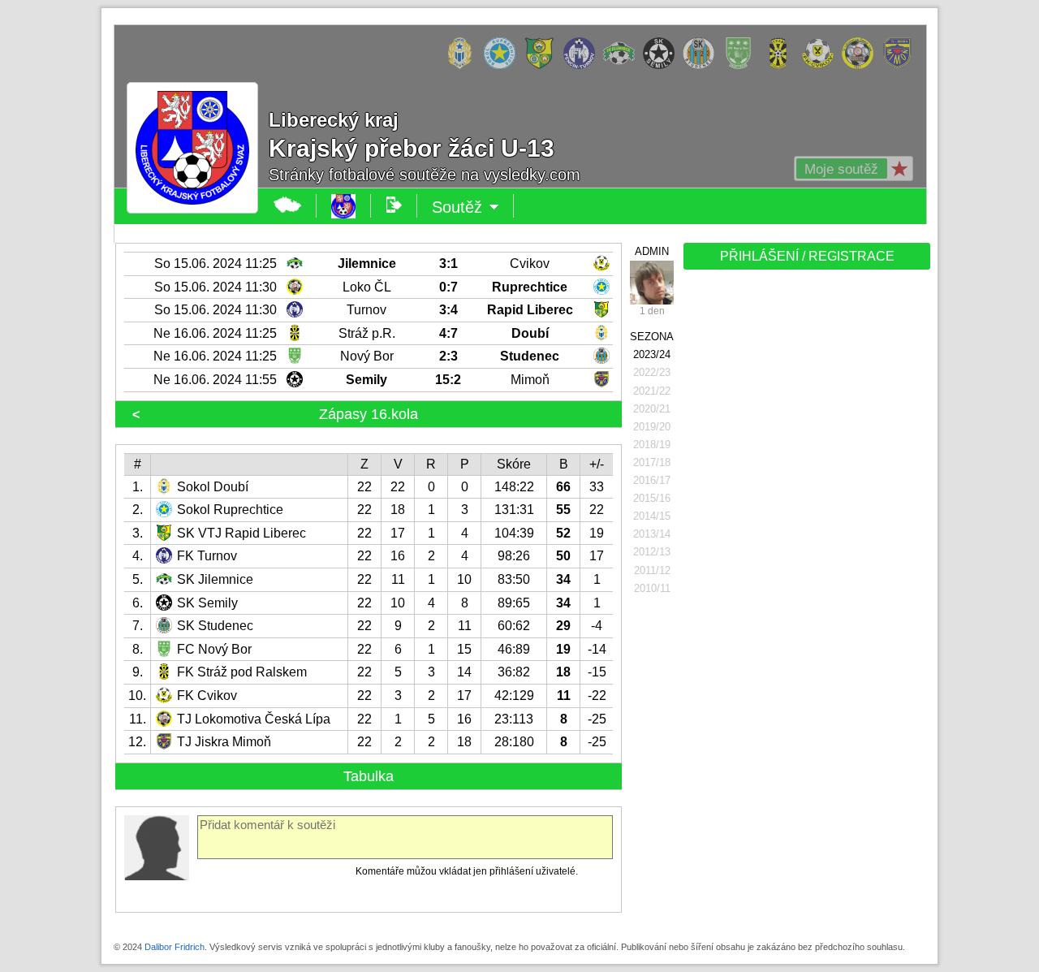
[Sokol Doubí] (464, 65)
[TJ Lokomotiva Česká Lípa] (862, 65)
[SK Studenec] (702, 65)
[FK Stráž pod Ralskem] (782, 65)
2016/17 (651, 480)
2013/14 (651, 534)
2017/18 (651, 462)
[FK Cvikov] (822, 65)
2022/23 (651, 372)
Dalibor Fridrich (174, 947)
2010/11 (652, 588)
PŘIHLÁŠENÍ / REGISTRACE (807, 256)
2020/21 (651, 409)
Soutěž (473, 208)
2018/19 (651, 444)
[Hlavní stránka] (288, 206)
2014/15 (651, 516)
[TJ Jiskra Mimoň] (901, 65)
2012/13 (651, 552)
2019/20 (651, 427)
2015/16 (651, 498)
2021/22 (651, 391)
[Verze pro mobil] (394, 206)
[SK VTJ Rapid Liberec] (543, 65)
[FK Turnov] (583, 65)
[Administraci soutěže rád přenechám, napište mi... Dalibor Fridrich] (652, 283)
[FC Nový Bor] (742, 65)
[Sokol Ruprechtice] (504, 65)
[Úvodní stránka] (344, 206)
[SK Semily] (663, 65)
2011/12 (652, 570)
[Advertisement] (805, 529)
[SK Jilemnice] (623, 65)
